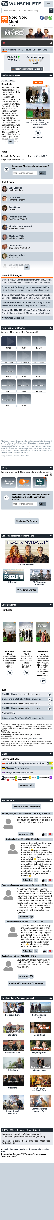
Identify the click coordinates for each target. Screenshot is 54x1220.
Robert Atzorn (15, 245)
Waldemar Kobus (16, 255)
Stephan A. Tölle (16, 236)
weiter (42, 173)
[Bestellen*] (37, 132)
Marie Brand (39, 1035)
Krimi (3, 1152)
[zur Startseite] (21, 3)
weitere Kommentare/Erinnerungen (27, 983)
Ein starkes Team (12, 1052)
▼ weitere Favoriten (26, 590)
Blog (43, 1136)
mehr (10, 141)
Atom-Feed (45, 1141)
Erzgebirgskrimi (39, 1052)
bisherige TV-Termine (27, 521)
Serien (46, 1149)
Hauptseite (20, 1149)
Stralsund (12, 1088)
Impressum (7, 1134)
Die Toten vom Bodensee (39, 583)
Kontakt (17, 1134)
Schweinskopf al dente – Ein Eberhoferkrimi (39, 1110)
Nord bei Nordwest (26, 564)
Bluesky (16, 1141)
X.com (24, 1141)
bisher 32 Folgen (8, 80)
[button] (42, 18)
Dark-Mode (7, 1143)
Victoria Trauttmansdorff (20, 226)
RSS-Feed (33, 1141)
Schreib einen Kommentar (27, 806)
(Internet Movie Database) (19, 772)
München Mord (39, 1070)
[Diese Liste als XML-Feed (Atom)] (51, 474)
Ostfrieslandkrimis (39, 1016)
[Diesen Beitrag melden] (31, 834)
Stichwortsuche (34, 1149)
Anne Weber (14, 207)
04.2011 (38, 156)
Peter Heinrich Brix (17, 217)
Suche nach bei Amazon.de (23, 718)
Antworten (23, 834)
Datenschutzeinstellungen (27, 1136)
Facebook (6, 1141)
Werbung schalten (31, 1134)
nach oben (9, 1149)
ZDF (45, 156)
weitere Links (27, 785)
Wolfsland (12, 1035)
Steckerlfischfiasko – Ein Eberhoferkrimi (13, 1112)
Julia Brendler (15, 188)
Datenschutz (8, 1136)
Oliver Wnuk (14, 197)
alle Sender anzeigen (8, 482)
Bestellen (37, 137)
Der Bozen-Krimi (12, 1015)
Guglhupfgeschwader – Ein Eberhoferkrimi (39, 1089)
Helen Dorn (12, 1070)
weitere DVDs (9, 713)
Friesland (12, 582)
